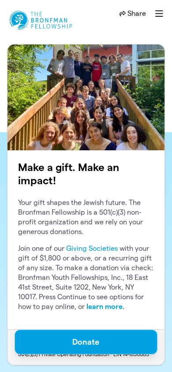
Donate (85, 342)
